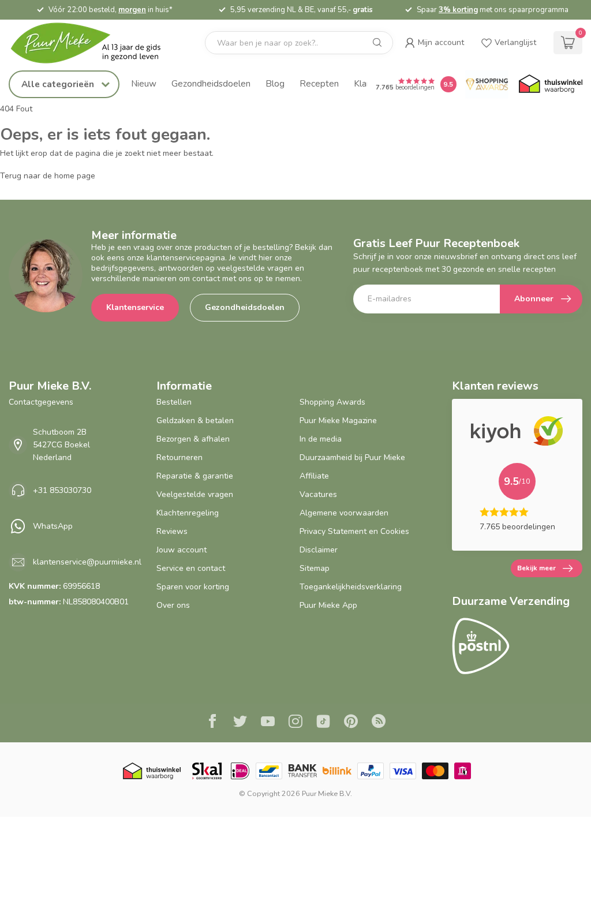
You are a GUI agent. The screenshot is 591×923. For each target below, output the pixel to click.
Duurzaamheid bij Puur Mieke (352, 457)
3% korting (547, 10)
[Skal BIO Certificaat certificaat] (207, 771)
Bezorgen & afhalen (193, 439)
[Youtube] (268, 722)
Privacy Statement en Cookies (354, 531)
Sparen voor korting (192, 586)
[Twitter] (240, 722)
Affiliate (314, 475)
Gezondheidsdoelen (210, 83)
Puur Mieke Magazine (338, 420)
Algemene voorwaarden (344, 512)
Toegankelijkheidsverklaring (351, 586)
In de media (321, 439)
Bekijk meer (536, 568)
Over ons (173, 605)
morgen (221, 10)
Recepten (319, 83)
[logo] (95, 43)
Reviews (172, 531)
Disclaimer (319, 549)
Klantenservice (135, 307)
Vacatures (318, 494)
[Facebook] (212, 722)
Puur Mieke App (328, 605)
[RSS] (379, 722)
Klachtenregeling (187, 512)
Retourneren (179, 457)
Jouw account (181, 549)
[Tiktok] (323, 722)
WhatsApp (53, 526)
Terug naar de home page (47, 175)
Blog (275, 83)
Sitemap (315, 568)
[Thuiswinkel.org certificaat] (550, 84)
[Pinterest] (351, 722)
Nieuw (143, 83)
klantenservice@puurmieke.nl (87, 561)
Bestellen (174, 402)
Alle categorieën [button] (58, 84)
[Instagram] (295, 722)
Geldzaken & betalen (195, 420)
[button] (434, 42)
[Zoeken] (377, 42)
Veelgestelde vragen (194, 494)
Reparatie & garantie (194, 475)
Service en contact (190, 568)
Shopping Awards (332, 402)
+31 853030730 (62, 490)
